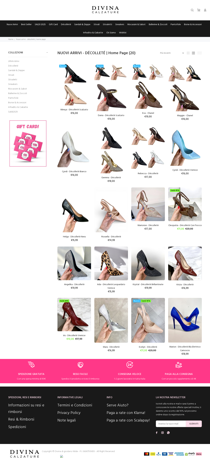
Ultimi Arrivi (13, 61)
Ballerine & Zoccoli (17, 93)
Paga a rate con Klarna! (126, 413)
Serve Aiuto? (117, 405)
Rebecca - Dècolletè (148, 173)
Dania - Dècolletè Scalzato (111, 115)
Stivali (11, 75)
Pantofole (13, 98)
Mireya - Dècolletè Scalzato (74, 110)
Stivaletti (12, 80)
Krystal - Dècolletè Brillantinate (148, 284)
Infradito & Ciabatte (18, 107)
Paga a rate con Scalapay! (128, 420)
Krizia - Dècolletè (185, 285)
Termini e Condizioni (74, 405)
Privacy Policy (69, 413)
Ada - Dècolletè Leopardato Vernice (111, 286)
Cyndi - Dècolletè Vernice (185, 170)
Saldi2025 (13, 111)
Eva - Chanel (148, 113)
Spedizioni (17, 427)
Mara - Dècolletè (111, 347)
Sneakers (12, 84)
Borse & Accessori (17, 103)
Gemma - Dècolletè (111, 178)
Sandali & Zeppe (16, 70)
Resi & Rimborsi (21, 419)
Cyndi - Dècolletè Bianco (74, 171)
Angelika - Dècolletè (74, 284)
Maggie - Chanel (185, 116)
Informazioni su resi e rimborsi (26, 408)
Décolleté (13, 66)
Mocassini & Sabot (17, 89)
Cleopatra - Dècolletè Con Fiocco (185, 225)
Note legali (66, 420)
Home (10, 39)
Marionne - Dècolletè (148, 225)
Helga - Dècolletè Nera (74, 237)
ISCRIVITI (193, 424)
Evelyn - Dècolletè (148, 347)
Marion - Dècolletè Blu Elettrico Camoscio (185, 348)
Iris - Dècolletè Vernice (74, 335)
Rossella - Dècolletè (111, 237)
